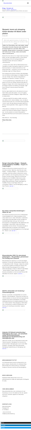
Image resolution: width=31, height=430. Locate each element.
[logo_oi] (12, 3)
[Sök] (24, 3)
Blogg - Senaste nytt (7, 8)
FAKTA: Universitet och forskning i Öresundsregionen (13, 291)
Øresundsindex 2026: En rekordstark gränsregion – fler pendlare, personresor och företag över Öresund (15, 256)
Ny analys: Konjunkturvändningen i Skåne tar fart (13, 211)
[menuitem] (24, 3)
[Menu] (28, 3)
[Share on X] (4, 121)
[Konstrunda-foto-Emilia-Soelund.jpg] (13, 22)
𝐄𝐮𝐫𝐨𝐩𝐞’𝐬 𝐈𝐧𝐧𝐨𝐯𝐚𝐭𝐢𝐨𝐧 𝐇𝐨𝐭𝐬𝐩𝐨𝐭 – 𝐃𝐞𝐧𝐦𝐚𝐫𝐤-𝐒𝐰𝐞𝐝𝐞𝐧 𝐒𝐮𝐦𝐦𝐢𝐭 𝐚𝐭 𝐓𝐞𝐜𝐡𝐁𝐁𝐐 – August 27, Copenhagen (15, 164)
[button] (2, 423)
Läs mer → (11, 186)
